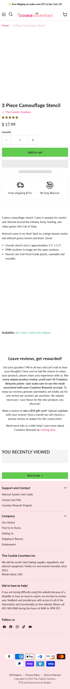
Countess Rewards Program (17, 505)
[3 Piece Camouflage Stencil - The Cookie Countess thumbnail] (7, 105)
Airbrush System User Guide (17, 494)
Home (5, 25)
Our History (8, 522)
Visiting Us (7, 533)
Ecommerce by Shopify (39, 682)
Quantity (6, 132)
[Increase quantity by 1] (33, 140)
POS (21, 682)
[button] (10, 117)
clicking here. (48, 429)
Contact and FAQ (11, 499)
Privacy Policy (33, 675)
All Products (15, 675)
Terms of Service (52, 675)
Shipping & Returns (12, 538)
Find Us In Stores (11, 527)
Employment (9, 544)
